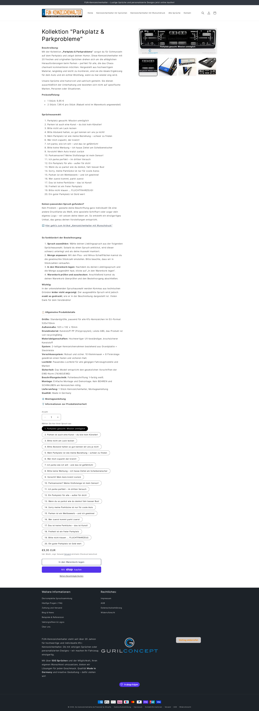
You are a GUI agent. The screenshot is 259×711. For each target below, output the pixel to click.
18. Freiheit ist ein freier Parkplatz (62, 531)
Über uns (46, 627)
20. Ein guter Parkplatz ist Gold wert (63, 543)
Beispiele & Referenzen (53, 617)
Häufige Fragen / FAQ (52, 603)
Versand (67, 554)
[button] (203, 13)
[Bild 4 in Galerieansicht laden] (207, 67)
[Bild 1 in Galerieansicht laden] (148, 67)
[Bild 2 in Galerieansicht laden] (168, 67)
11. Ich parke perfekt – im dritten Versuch (65, 489)
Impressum (106, 598)
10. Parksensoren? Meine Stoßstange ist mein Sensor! (72, 483)
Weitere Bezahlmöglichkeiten (72, 576)
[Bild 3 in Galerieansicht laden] (187, 67)
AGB (103, 603)
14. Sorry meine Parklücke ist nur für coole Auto (69, 507)
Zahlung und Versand (52, 608)
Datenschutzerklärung (111, 608)
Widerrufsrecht (108, 612)
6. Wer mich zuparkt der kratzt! (60, 459)
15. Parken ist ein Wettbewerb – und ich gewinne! (70, 513)
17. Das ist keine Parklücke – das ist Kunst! (66, 525)
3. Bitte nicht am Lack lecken (59, 441)
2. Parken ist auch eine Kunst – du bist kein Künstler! (71, 434)
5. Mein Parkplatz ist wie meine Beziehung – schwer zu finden (76, 453)
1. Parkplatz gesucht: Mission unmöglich (65, 428)
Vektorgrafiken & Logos (53, 622)
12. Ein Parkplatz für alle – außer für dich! (66, 495)
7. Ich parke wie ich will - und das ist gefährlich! (69, 465)
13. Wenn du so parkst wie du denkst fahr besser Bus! (72, 501)
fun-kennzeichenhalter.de (85, 707)
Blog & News (48, 612)
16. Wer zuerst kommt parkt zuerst (62, 519)
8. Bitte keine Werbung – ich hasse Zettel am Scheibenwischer (76, 471)
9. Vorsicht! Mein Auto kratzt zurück (63, 477)
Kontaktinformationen (153, 707)
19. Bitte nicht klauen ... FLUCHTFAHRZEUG (66, 537)
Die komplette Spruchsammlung (57, 598)
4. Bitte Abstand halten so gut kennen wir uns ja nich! (72, 447)
